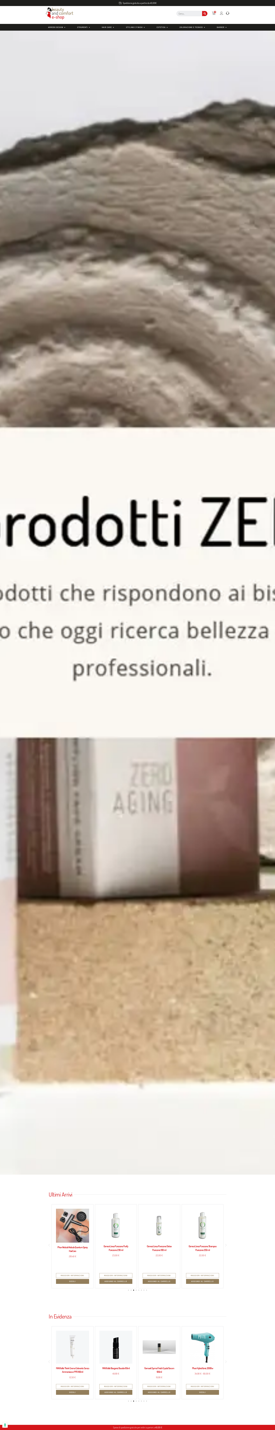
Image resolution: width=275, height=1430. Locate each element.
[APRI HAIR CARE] (113, 27)
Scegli (159, 1392)
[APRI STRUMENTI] (89, 27)
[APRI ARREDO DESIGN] (65, 27)
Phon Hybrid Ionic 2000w (159, 1368)
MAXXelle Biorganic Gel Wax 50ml (202, 1368)
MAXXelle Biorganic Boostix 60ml (72, 1368)
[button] (49, 1245)
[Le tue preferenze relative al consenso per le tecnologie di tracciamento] (5, 1425)
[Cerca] (204, 13)
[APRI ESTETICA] (167, 27)
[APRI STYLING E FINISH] (144, 27)
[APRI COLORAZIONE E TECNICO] (204, 27)
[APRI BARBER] (226, 27)
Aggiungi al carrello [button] (72, 1281)
